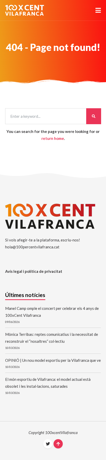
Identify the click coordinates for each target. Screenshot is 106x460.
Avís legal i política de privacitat (33, 271)
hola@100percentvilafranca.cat (32, 247)
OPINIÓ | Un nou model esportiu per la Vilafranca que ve (53, 360)
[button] (98, 10)
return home (52, 138)
